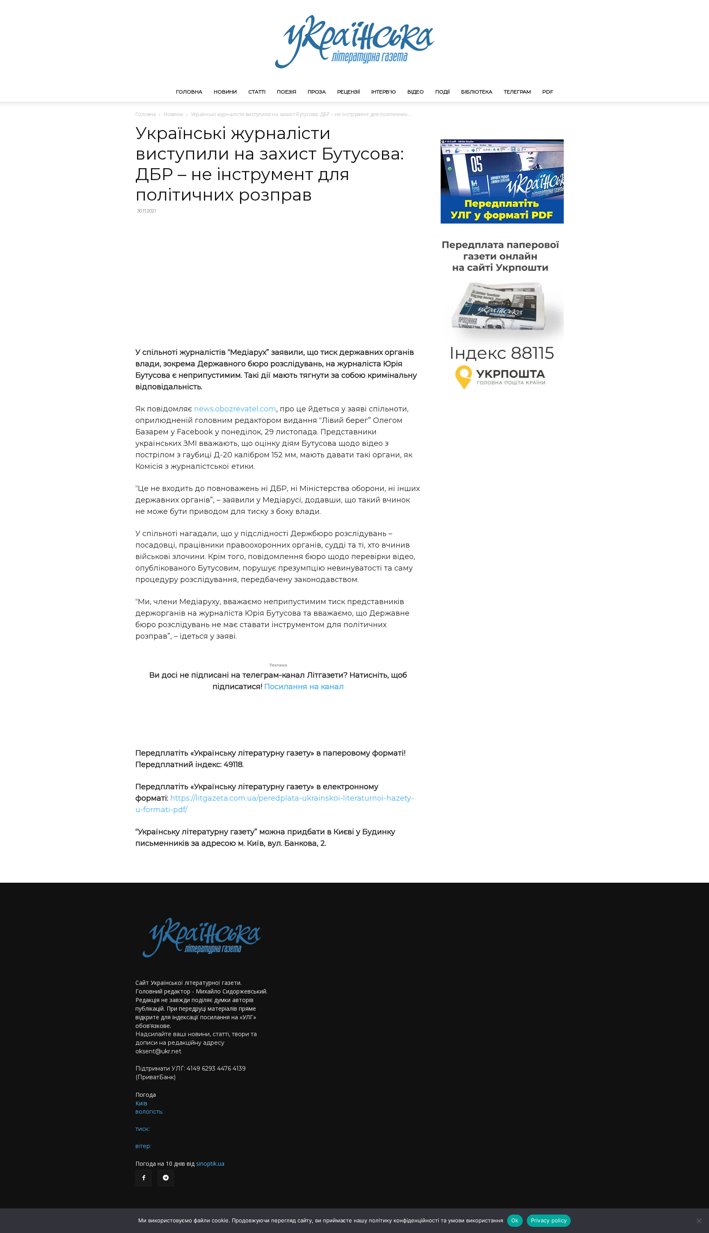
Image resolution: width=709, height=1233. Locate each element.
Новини (225, 92)
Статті (256, 92)
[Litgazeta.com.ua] (354, 41)
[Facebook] (143, 1178)
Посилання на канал (304, 686)
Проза (317, 92)
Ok (515, 1220)
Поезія (286, 92)
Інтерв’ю (383, 92)
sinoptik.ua (210, 1163)
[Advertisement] (278, 280)
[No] (699, 1221)
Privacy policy (549, 1220)
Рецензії (348, 92)
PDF (547, 92)
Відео (415, 92)
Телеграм (517, 92)
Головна (189, 92)
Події (442, 92)
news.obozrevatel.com (235, 408)
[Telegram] (166, 1178)
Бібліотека (476, 92)
